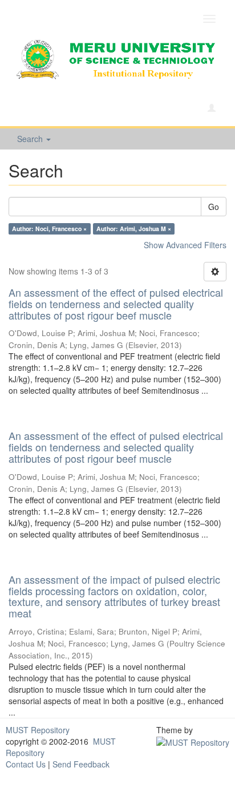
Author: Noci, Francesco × (49, 228)
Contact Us (26, 764)
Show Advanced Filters (185, 245)
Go (213, 206)
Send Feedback (81, 764)
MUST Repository (38, 730)
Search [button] (31, 138)
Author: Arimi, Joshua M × (133, 228)
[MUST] (192, 741)
